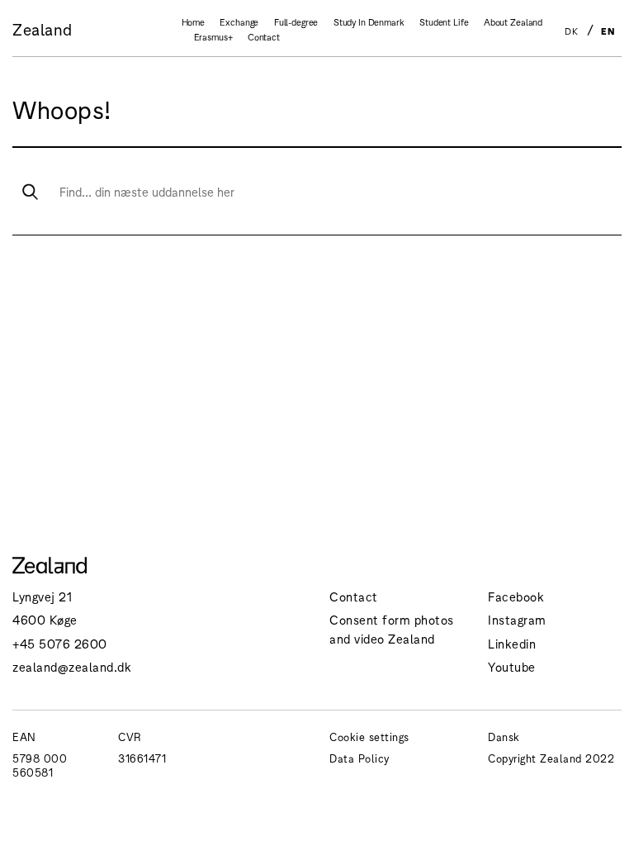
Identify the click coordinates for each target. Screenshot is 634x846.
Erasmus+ (213, 36)
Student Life (443, 21)
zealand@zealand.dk (71, 666)
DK (571, 30)
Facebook (516, 596)
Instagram (517, 619)
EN (607, 30)
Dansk (504, 737)
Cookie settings (369, 737)
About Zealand (513, 21)
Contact (264, 36)
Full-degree (296, 21)
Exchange (239, 21)
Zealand (42, 29)
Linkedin (512, 643)
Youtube (512, 666)
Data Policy (359, 758)
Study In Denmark (369, 21)
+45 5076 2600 (59, 643)
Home (193, 21)
